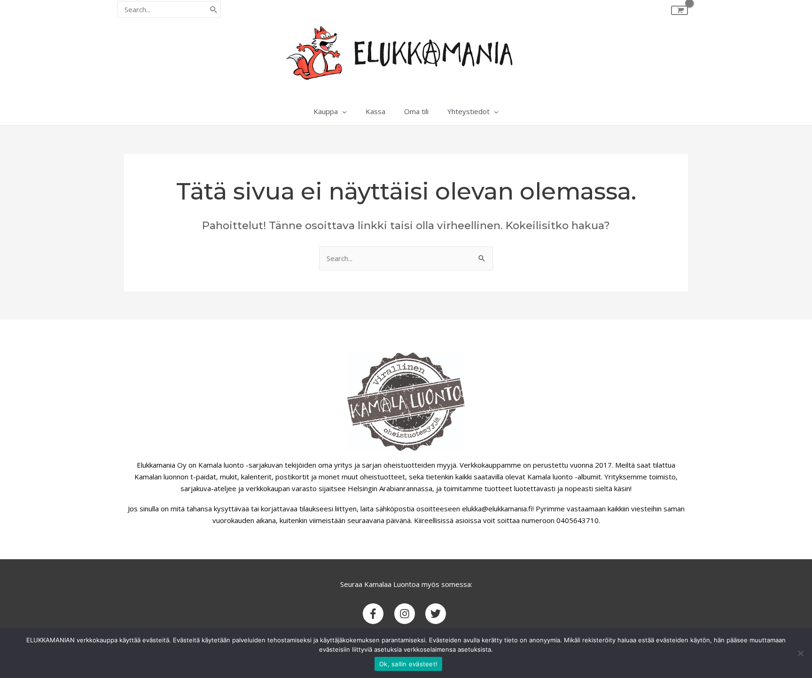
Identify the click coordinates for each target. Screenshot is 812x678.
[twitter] (437, 613)
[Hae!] (213, 9)
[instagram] (409, 613)
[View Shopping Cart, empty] (679, 10)
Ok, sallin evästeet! (408, 664)
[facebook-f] (377, 613)
